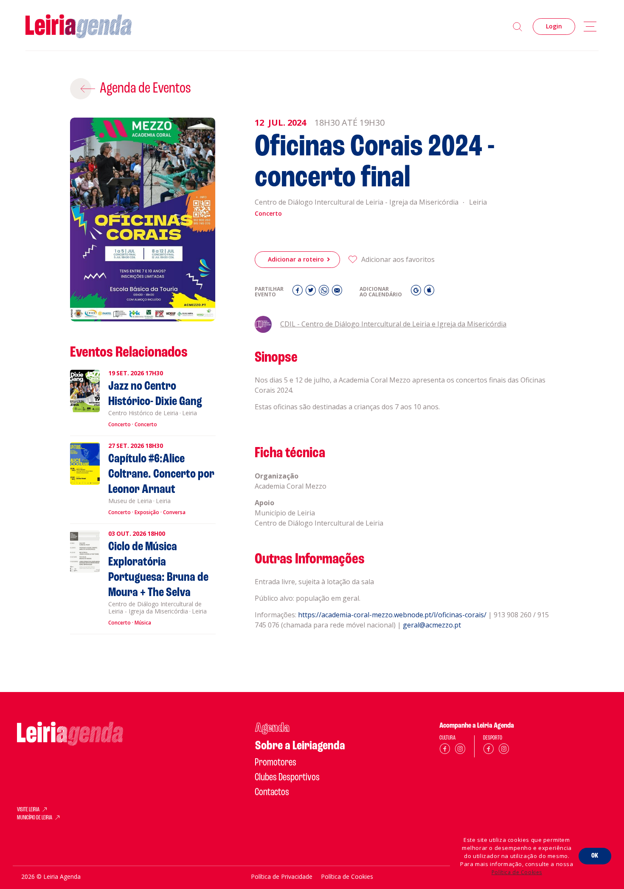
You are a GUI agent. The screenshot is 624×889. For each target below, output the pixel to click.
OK (595, 855)
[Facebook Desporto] (488, 750)
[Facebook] (298, 292)
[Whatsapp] (325, 292)
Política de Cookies (517, 872)
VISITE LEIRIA (28, 810)
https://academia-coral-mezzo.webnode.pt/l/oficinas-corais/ (392, 614)
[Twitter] (311, 292)
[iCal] (429, 292)
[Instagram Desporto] (503, 750)
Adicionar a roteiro (296, 259)
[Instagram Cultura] (460, 750)
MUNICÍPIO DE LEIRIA (34, 818)
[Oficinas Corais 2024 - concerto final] (143, 220)
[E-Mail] (337, 292)
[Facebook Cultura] (444, 750)
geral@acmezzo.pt (432, 625)
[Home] (78, 26)
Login (554, 26)
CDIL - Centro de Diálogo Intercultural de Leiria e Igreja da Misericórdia (393, 324)
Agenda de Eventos (145, 88)
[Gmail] (417, 292)
